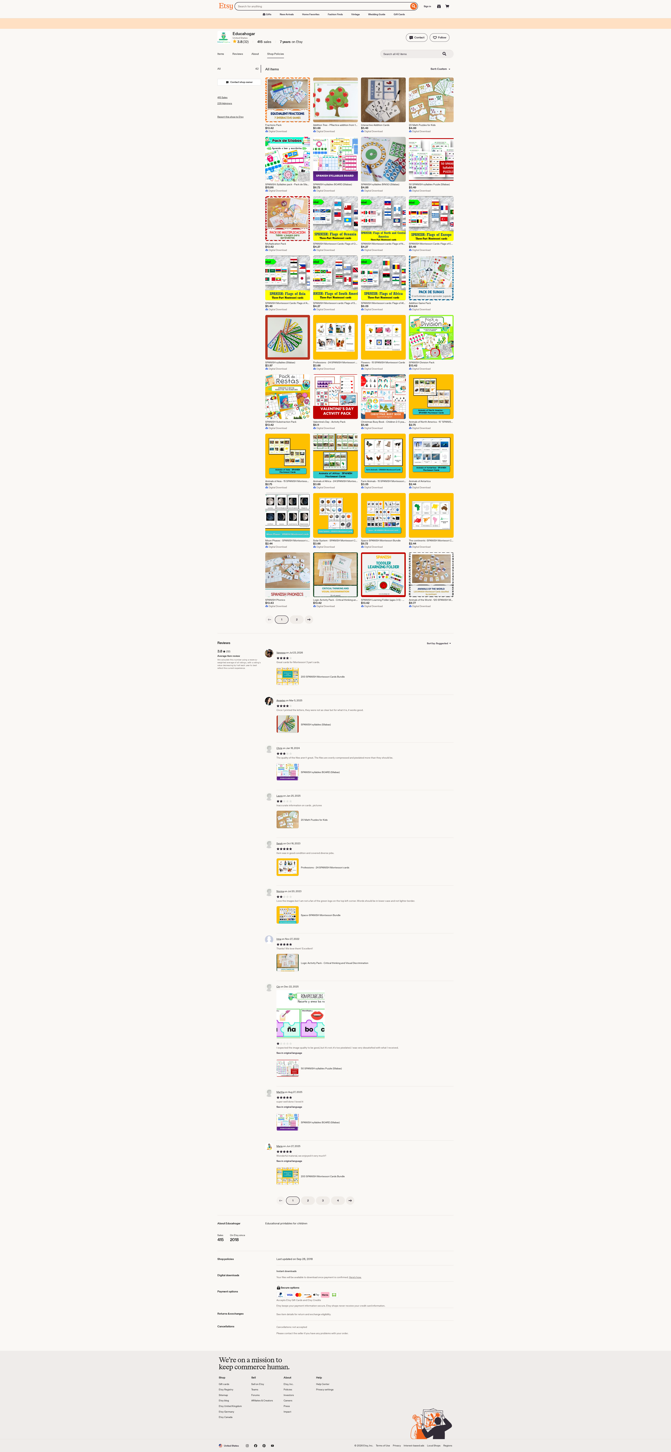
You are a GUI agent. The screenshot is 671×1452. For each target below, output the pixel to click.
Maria (279, 1146)
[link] (269, 619)
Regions (447, 1445)
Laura (279, 795)
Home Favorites (310, 14)
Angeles (280, 700)
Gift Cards (399, 14)
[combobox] (322, 6)
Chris (279, 748)
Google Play (257, 1429)
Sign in (427, 6)
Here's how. (355, 1277)
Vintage (355, 14)
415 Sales (222, 97)
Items (220, 54)
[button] (417, 37)
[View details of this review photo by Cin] (301, 1014)
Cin (278, 986)
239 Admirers (224, 103)
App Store (230, 1429)
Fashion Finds (335, 14)
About (255, 54)
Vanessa (281, 652)
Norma (280, 891)
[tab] (239, 69)
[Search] (413, 6)
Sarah (279, 843)
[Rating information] (235, 42)
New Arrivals (287, 14)
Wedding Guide (376, 14)
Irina (278, 939)
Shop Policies (275, 54)
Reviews (237, 54)
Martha (280, 1092)
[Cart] (447, 6)
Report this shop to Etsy (230, 116)
